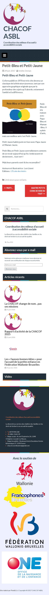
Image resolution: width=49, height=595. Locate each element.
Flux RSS (10, 242)
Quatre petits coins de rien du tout (37, 191)
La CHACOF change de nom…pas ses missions (23, 305)
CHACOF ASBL (17, 32)
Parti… (9, 188)
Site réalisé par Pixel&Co (8, 590)
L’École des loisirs (18, 171)
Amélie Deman (24, 70)
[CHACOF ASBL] (14, 14)
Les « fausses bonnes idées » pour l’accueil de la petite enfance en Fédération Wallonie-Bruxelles (23, 362)
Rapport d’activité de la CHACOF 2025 (23, 333)
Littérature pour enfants (15, 180)
